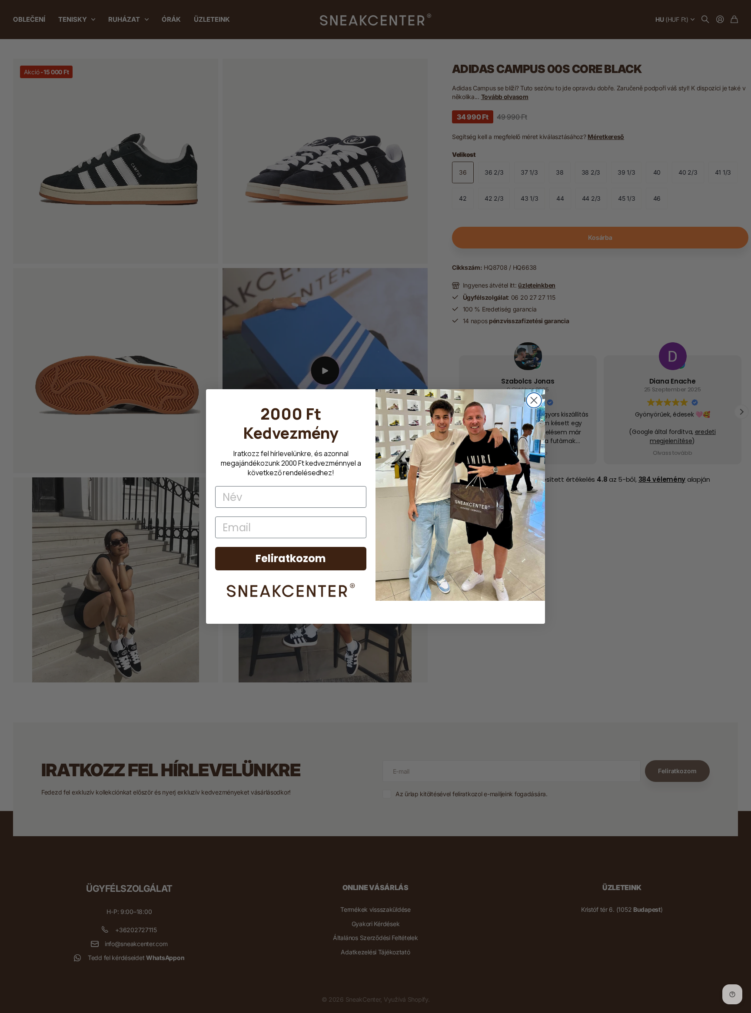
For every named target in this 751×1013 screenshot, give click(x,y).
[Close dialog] (534, 400)
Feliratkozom (291, 558)
